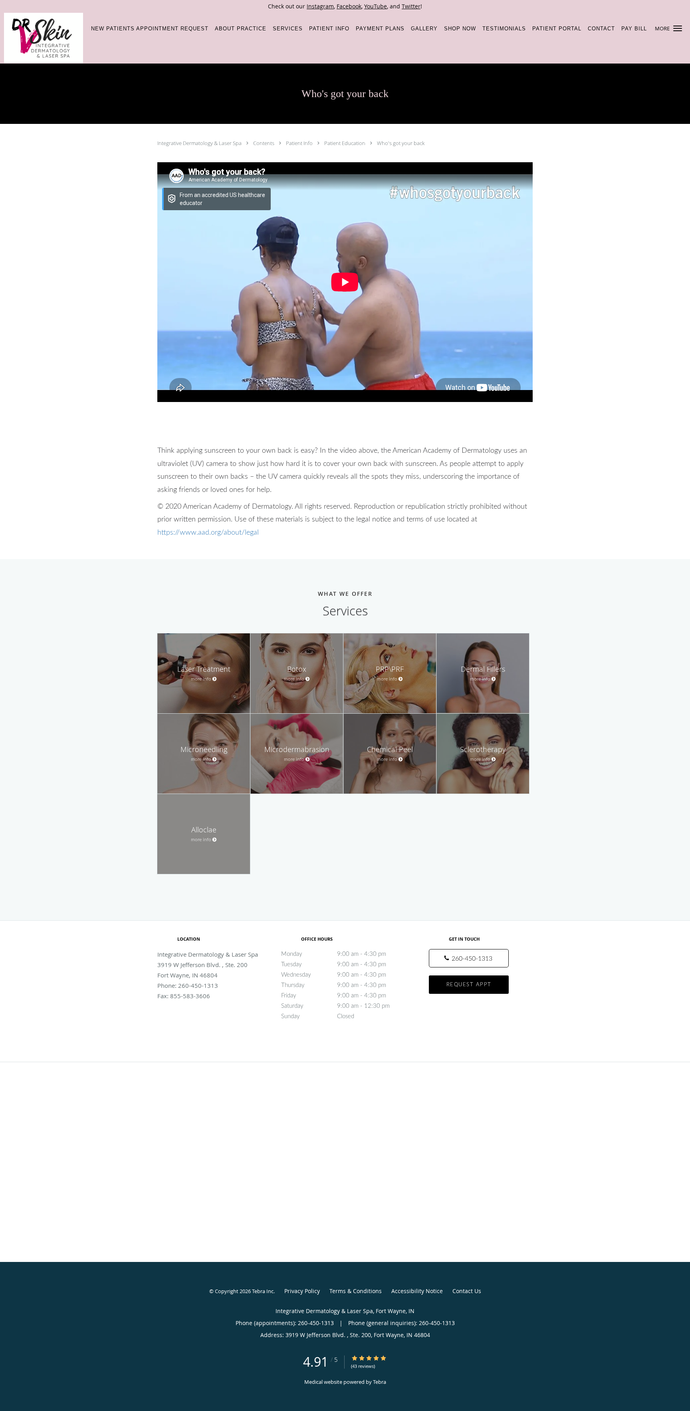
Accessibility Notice (417, 1291)
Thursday (333, 985)
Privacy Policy (302, 1291)
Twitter (411, 6)
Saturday (335, 1006)
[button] (677, 28)
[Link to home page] (41, 38)
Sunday (317, 1016)
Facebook (349, 6)
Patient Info (300, 143)
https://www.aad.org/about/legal (208, 532)
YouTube (375, 6)
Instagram (320, 6)
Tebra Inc (263, 1291)
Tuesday (333, 964)
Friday (333, 996)
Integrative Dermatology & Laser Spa (200, 143)
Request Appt (469, 984)
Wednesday (333, 975)
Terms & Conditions (355, 1291)
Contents (264, 143)
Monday (333, 954)
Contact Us (466, 1291)
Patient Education (345, 143)
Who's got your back (400, 143)
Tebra (379, 1381)
